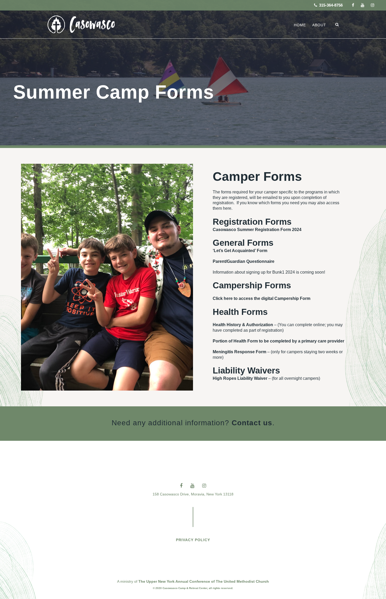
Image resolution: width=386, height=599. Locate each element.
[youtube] (362, 5)
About (319, 25)
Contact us (252, 423)
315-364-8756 (330, 5)
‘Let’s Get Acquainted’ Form (240, 250)
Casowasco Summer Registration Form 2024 (257, 229)
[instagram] (372, 5)
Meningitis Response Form (239, 352)
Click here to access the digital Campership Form (261, 298)
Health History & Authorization (243, 324)
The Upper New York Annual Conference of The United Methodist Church (203, 581)
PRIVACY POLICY (193, 540)
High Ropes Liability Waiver (240, 378)
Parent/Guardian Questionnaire (243, 261)
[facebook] (353, 5)
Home (300, 25)
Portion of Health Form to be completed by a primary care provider (278, 341)
